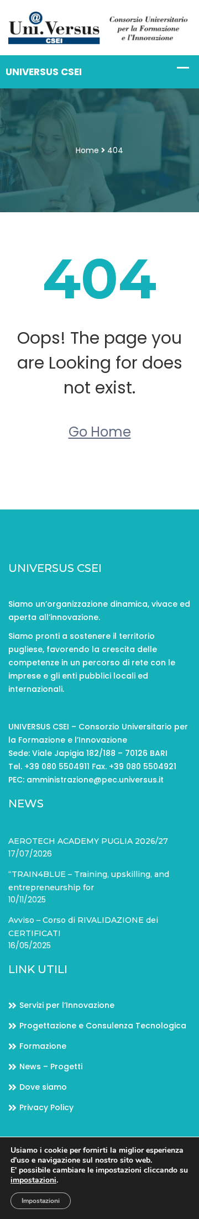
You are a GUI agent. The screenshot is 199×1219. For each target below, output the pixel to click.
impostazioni (33, 1180)
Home (87, 150)
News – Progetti (50, 1066)
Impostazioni (41, 1200)
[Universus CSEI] (99, 27)
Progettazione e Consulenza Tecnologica (102, 1025)
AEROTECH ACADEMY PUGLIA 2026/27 (88, 841)
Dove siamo (43, 1086)
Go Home (100, 432)
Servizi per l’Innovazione (66, 1005)
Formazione (42, 1046)
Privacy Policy (46, 1107)
